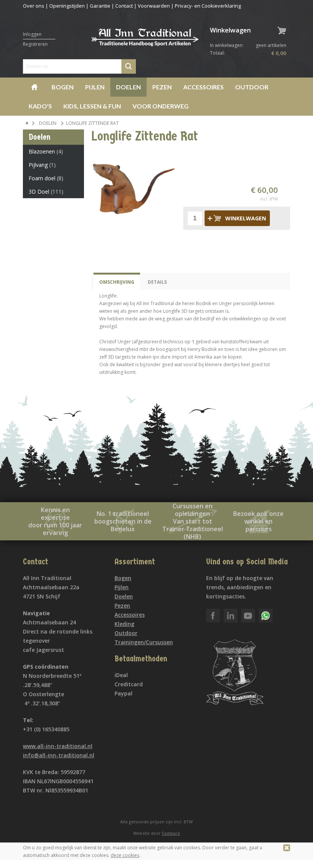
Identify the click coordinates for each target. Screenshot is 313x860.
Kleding (124, 623)
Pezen (162, 87)
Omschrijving (116, 282)
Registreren (35, 44)
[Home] (27, 123)
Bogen (63, 87)
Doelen (128, 87)
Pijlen (95, 87)
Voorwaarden (154, 5)
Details (157, 282)
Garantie (100, 5)
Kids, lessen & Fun (92, 106)
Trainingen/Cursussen (144, 642)
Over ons (33, 5)
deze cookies (125, 855)
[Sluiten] (286, 847)
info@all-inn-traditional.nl (58, 755)
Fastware (171, 833)
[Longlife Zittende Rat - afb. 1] (134, 188)
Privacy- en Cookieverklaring (208, 5)
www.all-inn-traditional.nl (57, 746)
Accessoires (203, 87)
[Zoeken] (128, 66)
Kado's (40, 106)
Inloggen (32, 34)
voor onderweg (160, 106)
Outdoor (251, 87)
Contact (124, 5)
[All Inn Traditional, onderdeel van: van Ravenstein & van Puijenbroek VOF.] (145, 41)
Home (34, 87)
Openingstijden (67, 5)
